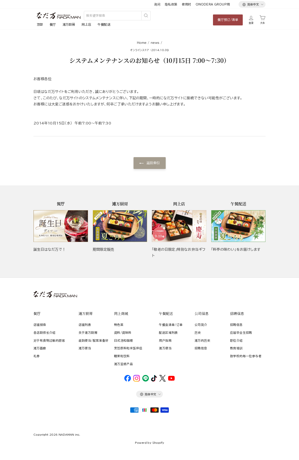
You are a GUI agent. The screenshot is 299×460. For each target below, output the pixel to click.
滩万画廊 (39, 348)
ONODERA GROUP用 (213, 4)
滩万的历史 (202, 340)
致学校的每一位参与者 (246, 356)
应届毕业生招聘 (241, 332)
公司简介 (201, 324)
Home (142, 42)
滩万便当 (85, 348)
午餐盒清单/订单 (171, 324)
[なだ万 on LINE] (145, 380)
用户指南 (165, 340)
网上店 (86, 24)
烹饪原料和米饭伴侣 (128, 348)
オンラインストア (139, 50)
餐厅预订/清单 (228, 19)
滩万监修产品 (123, 364)
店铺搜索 (39, 324)
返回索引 (152, 163)
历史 (198, 332)
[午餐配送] (238, 226)
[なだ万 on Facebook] (127, 380)
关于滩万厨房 (88, 332)
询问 (157, 4)
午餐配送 (104, 24)
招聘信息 (201, 348)
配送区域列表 (168, 332)
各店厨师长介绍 (44, 332)
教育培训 (236, 348)
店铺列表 (85, 324)
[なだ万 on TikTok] (154, 380)
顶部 (40, 24)
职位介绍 (236, 340)
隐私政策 (171, 4)
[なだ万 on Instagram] (136, 380)
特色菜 (118, 324)
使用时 (186, 4)
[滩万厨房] (120, 226)
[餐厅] (60, 226)
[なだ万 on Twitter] (162, 380)
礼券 (36, 356)
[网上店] (179, 226)
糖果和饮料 (122, 356)
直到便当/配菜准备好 (94, 340)
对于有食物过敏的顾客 (49, 340)
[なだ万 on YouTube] (171, 379)
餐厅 (53, 24)
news (155, 42)
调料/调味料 (122, 332)
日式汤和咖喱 (123, 340)
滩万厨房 (69, 24)
